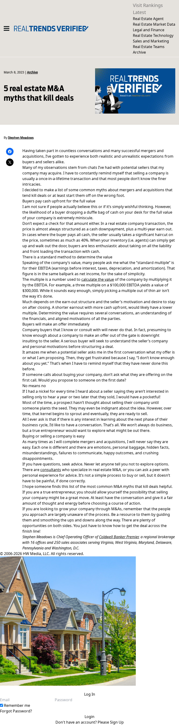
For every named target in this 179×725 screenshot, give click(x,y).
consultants (50, 469)
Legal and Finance (148, 29)
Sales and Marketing (151, 41)
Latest (139, 12)
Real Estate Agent (148, 18)
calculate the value (97, 279)
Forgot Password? (16, 711)
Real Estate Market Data (154, 24)
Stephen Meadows (21, 138)
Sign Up (117, 722)
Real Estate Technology (153, 35)
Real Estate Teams (149, 46)
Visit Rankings (148, 5)
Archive (139, 52)
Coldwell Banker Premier (119, 536)
